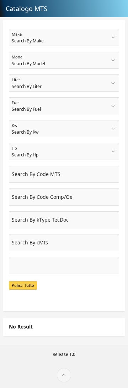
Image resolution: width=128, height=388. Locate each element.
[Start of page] (64, 375)
